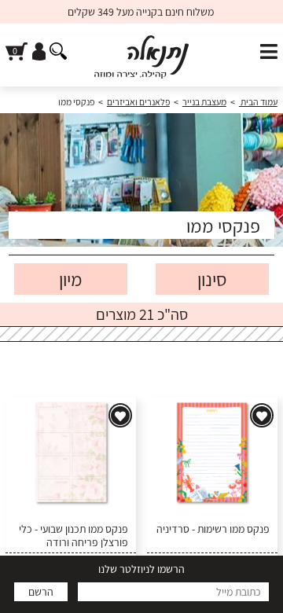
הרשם (40, 592)
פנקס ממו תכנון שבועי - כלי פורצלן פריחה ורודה (73, 536)
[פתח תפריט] (268, 52)
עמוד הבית (258, 102)
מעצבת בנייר (204, 102)
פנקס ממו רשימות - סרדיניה (213, 529)
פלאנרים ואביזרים (138, 102)
